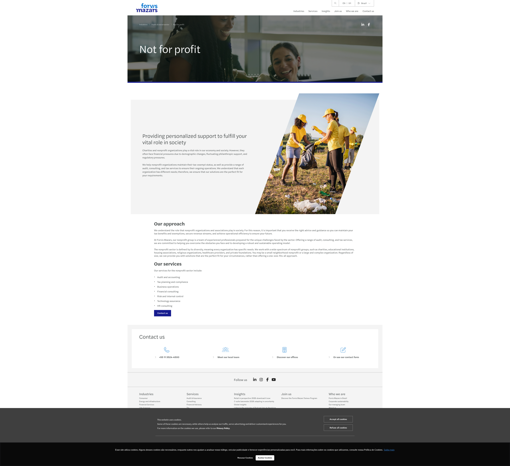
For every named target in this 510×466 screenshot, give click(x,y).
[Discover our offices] (284, 353)
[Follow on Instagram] (261, 380)
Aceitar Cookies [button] (265, 458)
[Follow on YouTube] (273, 380)
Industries (298, 11)
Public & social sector (160, 24)
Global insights (240, 404)
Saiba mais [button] (389, 450)
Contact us (162, 313)
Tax (188, 407)
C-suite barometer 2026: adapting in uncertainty (254, 401)
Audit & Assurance (194, 398)
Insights (326, 11)
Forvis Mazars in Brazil (338, 398)
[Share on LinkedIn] (363, 24)
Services (312, 11)
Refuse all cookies (338, 427)
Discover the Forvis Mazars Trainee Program (299, 398)
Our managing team (337, 404)
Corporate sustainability (338, 401)
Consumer (143, 398)
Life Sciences (144, 407)
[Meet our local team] (225, 353)
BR (349, 3)
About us (332, 407)
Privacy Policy (223, 428)
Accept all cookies (338, 419)
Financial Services (146, 404)
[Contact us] (166, 353)
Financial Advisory (194, 404)
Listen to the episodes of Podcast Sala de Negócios (255, 407)
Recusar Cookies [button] (245, 458)
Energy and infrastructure (149, 401)
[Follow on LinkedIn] (254, 380)
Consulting (191, 401)
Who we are (352, 11)
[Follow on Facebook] (267, 380)
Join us (338, 11)
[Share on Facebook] (369, 24)
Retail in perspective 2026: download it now (252, 398)
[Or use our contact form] (343, 353)
